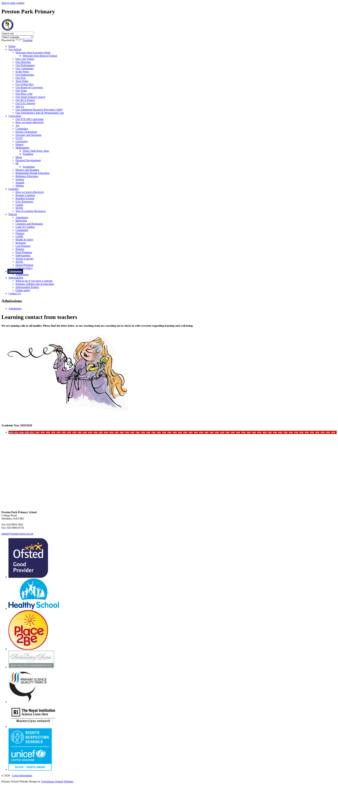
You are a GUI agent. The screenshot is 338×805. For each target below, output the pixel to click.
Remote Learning (25, 195)
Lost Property (23, 245)
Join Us (19, 106)
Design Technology (26, 131)
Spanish (19, 182)
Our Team (21, 90)
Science (19, 179)
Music (18, 157)
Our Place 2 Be (24, 93)
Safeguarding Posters (27, 287)
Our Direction (23, 62)
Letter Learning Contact (21, 432)
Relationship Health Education (32, 173)
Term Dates (21, 81)
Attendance (21, 217)
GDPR (19, 236)
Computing (21, 128)
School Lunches (24, 258)
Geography (21, 141)
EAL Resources (24, 201)
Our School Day (24, 84)
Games (19, 204)
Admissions (15, 271)
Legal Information (22, 775)
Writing (19, 185)
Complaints (21, 230)
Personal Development (28, 160)
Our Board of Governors (29, 87)
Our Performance (25, 65)
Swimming (29, 166)
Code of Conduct (25, 226)
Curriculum (14, 115)
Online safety (22, 290)
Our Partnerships (24, 74)
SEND (19, 207)
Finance (19, 233)
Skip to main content (12, 2)
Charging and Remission (29, 223)
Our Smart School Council (30, 96)
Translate (28, 40)
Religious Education (26, 176)
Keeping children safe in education (34, 283)
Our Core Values (24, 58)
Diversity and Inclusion (28, 134)
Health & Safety (24, 239)
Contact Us (14, 293)
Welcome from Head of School (40, 55)
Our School (14, 49)
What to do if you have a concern (33, 280)
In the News (22, 71)
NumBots (28, 154)
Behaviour (21, 220)
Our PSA (20, 77)
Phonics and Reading (27, 169)
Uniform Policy (24, 268)
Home (11, 46)
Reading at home (24, 198)
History (19, 144)
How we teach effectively (29, 122)
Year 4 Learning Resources (30, 211)
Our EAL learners (25, 103)
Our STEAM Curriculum (29, 119)
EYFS (19, 138)
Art (17, 125)
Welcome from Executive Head (32, 52)
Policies (12, 214)
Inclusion (20, 242)
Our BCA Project (25, 100)
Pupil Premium (23, 252)
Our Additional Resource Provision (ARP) (39, 109)
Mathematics (22, 147)
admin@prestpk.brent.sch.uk (17, 533)
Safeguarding (22, 255)
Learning (13, 188)
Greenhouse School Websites (57, 781)
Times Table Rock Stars (36, 150)
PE (17, 163)
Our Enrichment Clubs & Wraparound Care (39, 112)
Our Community (24, 68)
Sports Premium (24, 264)
